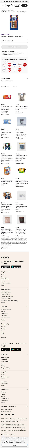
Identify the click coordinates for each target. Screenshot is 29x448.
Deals (2, 319)
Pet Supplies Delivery (7, 296)
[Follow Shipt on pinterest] (9, 415)
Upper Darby (5, 398)
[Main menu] (2, 5)
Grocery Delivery (6, 292)
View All (3, 285)
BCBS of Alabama (6, 411)
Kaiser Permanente (6, 409)
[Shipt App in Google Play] (16, 267)
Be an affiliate (5, 361)
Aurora (3, 394)
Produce (3, 281)
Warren (3, 396)
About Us (3, 326)
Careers (3, 328)
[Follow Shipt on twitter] (13, 415)
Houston (3, 381)
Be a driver (4, 359)
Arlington (3, 392)
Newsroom (4, 331)
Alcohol (3, 274)
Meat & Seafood (5, 283)
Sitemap (3, 337)
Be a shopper (5, 357)
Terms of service (5, 434)
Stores (3, 311)
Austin (3, 374)
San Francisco (5, 377)
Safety (3, 365)
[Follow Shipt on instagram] (6, 415)
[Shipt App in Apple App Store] (5, 267)
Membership (4, 313)
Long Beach (4, 400)
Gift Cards (4, 315)
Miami (3, 379)
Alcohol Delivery (5, 294)
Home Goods (5, 279)
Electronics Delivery (6, 298)
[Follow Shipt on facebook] (2, 415)
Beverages (4, 276)
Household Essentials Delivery (9, 300)
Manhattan (4, 383)
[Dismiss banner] (2, 1)
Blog (2, 333)
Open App (25, 1)
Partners (3, 335)
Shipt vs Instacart (6, 317)
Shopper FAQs (5, 368)
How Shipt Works (6, 309)
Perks (2, 363)
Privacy (13, 434)
